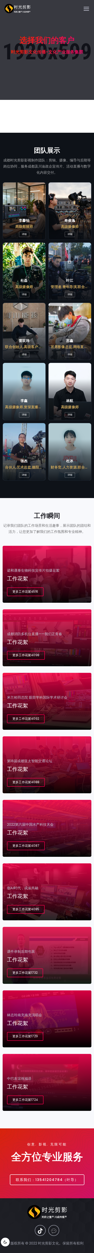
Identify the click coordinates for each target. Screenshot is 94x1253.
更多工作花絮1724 (25, 1099)
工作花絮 (17, 578)
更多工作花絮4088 (25, 782)
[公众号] (53, 1230)
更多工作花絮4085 (25, 909)
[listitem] (24, 211)
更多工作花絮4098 (25, 655)
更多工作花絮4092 (25, 718)
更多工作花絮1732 (25, 972)
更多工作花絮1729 (25, 1036)
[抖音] (40, 1230)
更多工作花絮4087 (25, 845)
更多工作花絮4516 (25, 591)
